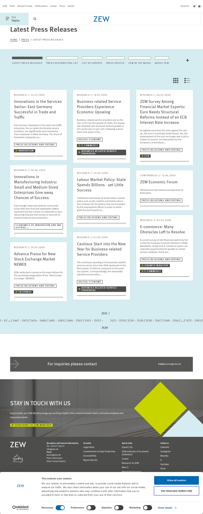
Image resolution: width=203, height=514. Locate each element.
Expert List (127, 447)
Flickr (163, 469)
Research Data (24, 6)
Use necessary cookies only (176, 490)
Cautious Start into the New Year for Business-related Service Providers (101, 249)
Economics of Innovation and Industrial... (38, 226)
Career (53, 6)
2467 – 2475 (20, 320)
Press (62, 6)
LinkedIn (164, 447)
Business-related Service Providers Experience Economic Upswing (99, 107)
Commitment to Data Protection (99, 452)
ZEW (5, 6)
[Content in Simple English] (199, 6)
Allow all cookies (176, 480)
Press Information (54, 458)
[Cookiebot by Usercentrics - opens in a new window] (20, 507)
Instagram (165, 452)
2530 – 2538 (135, 320)
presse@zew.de (169, 364)
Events (71, 6)
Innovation (26, 151)
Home (13, 40)
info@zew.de (52, 449)
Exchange (25, 292)
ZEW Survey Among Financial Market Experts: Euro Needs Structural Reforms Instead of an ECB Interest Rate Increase (163, 112)
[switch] (91, 507)
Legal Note (88, 447)
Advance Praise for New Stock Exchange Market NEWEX (35, 259)
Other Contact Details (56, 461)
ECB (146, 156)
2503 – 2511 (92, 320)
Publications (41, 6)
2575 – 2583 (193, 320)
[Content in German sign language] (194, 6)
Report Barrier (90, 460)
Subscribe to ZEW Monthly (33, 425)
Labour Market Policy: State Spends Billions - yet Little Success (101, 185)
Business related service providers (99, 152)
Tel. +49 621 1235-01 (55, 446)
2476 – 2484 (38, 320)
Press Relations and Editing (35, 145)
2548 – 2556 (171, 320)
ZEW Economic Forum (159, 182)
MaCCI (125, 467)
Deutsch (185, 6)
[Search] (35, 19)
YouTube (164, 464)
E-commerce (90, 145)
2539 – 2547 (153, 320)
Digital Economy (90, 139)
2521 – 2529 (117, 320)
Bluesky (164, 456)
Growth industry (156, 265)
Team (12, 6)
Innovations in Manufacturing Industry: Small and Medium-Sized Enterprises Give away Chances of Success (36, 187)
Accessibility (89, 456)
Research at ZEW (130, 463)
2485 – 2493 (56, 320)
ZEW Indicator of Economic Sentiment (135, 453)
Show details (165, 507)
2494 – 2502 (74, 320)
